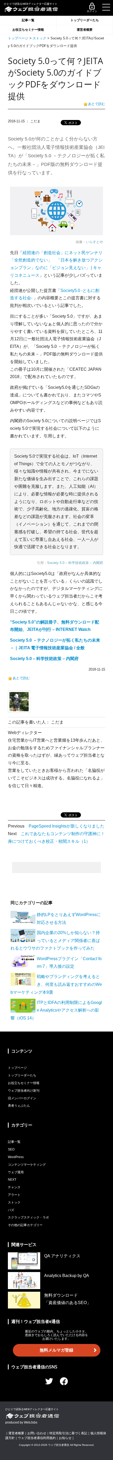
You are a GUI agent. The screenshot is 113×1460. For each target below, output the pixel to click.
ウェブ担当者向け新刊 (23, 1090)
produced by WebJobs (21, 1422)
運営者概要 (85, 30)
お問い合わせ (36, 1433)
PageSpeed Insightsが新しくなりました (66, 826)
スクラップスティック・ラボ (28, 1217)
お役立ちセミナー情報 (28, 30)
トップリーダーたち (84, 20)
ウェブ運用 (16, 1172)
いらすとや (94, 242)
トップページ (18, 38)
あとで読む (96, 103)
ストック (39, 38)
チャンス (14, 1187)
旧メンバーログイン (22, 1098)
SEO (11, 1149)
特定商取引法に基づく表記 (68, 1433)
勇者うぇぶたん (19, 1105)
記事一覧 (28, 20)
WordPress (16, 1157)
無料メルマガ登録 (56, 1350)
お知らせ (65, 1438)
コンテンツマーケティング (27, 1164)
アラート (14, 1195)
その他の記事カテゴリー (25, 1225)
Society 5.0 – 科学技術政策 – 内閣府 (75, 563)
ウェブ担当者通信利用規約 (37, 1438)
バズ (11, 1210)
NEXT (12, 1179)
